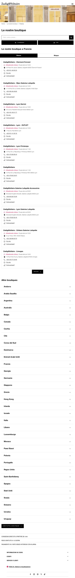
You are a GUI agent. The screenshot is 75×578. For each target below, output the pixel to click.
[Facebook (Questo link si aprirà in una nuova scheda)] (30, 574)
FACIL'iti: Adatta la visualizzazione (19, 567)
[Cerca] (71, 37)
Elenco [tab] (18, 55)
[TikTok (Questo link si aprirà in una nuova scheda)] (44, 574)
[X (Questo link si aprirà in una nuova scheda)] (41, 574)
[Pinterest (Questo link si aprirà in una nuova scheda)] (37, 574)
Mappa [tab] (56, 55)
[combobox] (35, 37)
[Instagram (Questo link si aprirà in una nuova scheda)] (34, 574)
